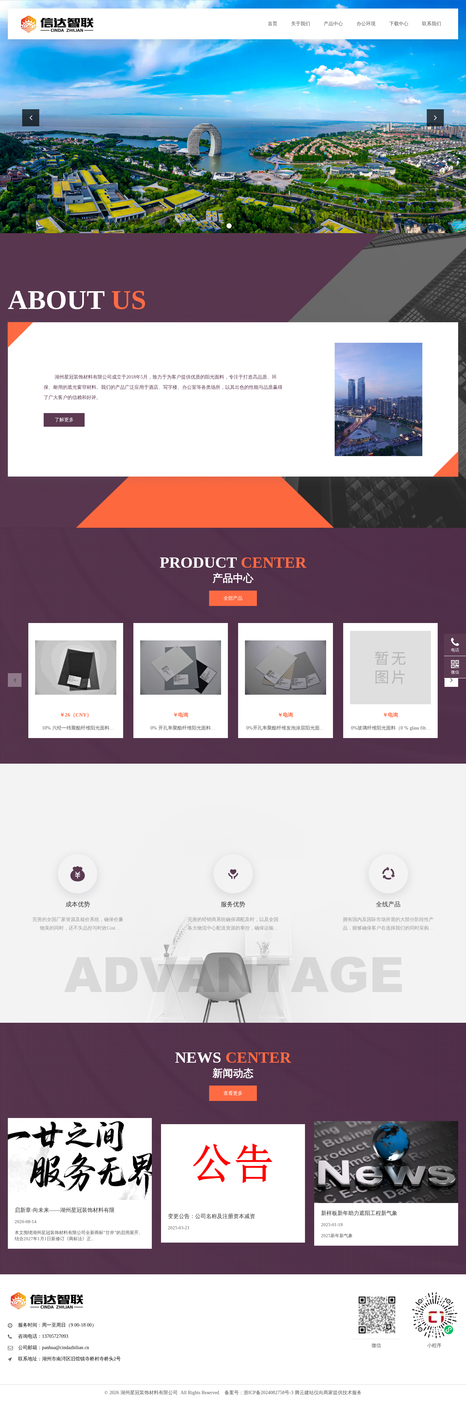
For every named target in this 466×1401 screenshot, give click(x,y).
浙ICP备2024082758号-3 (268, 1392)
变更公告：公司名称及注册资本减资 (211, 1216)
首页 (272, 23)
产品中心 (333, 23)
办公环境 (366, 23)
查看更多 (233, 1093)
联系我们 (431, 23)
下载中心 (398, 23)
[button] (229, 225)
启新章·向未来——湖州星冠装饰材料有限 (65, 1210)
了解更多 (64, 419)
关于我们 (300, 23)
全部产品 (233, 598)
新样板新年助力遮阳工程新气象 (359, 1213)
